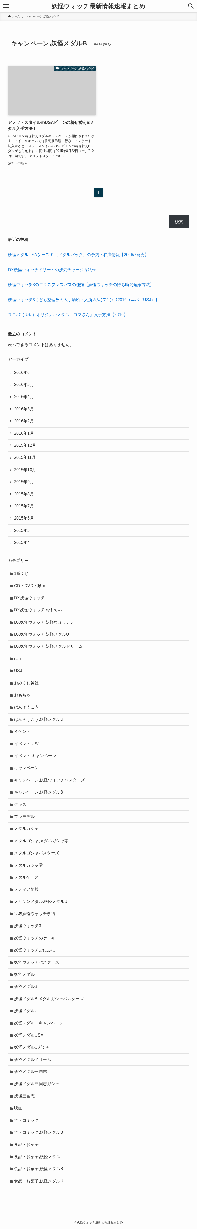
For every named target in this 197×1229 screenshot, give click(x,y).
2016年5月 (24, 384)
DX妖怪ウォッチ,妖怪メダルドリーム (48, 646)
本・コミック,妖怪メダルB (38, 1132)
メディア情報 (26, 889)
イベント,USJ (27, 744)
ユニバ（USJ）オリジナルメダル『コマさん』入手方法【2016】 (68, 314)
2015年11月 (25, 457)
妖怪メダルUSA (28, 1035)
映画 (18, 1108)
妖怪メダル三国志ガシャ (36, 1084)
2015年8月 (24, 494)
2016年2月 (24, 421)
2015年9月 (24, 482)
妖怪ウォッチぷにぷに (34, 950)
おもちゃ (22, 695)
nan (17, 658)
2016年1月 (24, 433)
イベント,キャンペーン (35, 756)
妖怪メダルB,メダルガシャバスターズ (49, 999)
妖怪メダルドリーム (32, 1059)
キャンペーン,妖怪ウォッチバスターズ (49, 780)
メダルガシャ (26, 828)
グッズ (20, 804)
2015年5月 (24, 530)
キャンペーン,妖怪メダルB (38, 792)
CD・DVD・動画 (30, 586)
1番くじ (21, 573)
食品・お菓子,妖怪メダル (37, 1156)
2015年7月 (24, 506)
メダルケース (26, 877)
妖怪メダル (24, 974)
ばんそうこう (26, 707)
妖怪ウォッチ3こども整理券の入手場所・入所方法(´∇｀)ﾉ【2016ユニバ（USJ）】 (83, 300)
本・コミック (26, 1120)
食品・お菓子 (26, 1144)
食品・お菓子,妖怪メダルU (38, 1181)
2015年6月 (24, 518)
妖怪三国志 (24, 1096)
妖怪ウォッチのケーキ (34, 938)
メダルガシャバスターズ (36, 853)
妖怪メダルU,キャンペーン (38, 1023)
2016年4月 (24, 396)
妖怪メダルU (26, 1011)
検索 (179, 221)
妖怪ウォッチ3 (27, 925)
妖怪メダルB (25, 986)
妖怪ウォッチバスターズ (36, 962)
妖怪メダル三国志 (30, 1071)
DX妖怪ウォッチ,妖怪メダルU (41, 634)
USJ (18, 670)
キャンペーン (26, 768)
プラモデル (24, 816)
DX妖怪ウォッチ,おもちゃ (38, 610)
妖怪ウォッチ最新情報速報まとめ (99, 6)
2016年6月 (24, 372)
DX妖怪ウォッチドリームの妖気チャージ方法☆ (52, 270)
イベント (22, 731)
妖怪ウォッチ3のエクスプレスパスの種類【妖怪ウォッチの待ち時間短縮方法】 (81, 284)
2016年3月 (24, 409)
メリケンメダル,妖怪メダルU (40, 901)
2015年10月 (25, 470)
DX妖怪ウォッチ (29, 598)
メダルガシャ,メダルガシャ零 (41, 841)
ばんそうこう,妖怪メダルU (38, 719)
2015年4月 (24, 542)
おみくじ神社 (26, 683)
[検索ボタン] (191, 6)
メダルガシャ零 (28, 865)
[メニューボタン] (6, 6)
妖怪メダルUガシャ (32, 1047)
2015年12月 (25, 445)
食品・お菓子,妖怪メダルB (38, 1168)
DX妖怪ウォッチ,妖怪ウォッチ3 (43, 622)
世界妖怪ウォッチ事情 (34, 913)
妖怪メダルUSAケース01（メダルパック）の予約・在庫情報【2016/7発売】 (78, 254)
